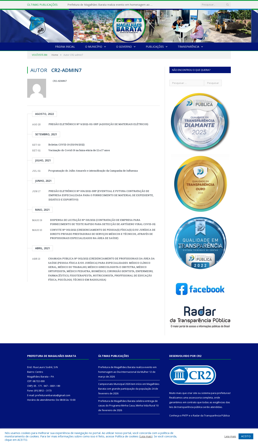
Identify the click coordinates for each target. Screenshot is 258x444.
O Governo (124, 46)
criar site (192, 393)
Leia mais (146, 436)
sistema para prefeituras (215, 393)
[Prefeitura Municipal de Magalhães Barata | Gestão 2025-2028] (129, 24)
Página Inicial (65, 46)
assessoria (195, 397)
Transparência (188, 46)
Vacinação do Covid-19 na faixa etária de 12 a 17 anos (79, 150)
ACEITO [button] (246, 436)
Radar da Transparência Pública (211, 415)
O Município (93, 46)
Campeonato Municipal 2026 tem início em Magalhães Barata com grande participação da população (110, 4)
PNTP (185, 415)
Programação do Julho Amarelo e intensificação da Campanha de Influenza (93, 170)
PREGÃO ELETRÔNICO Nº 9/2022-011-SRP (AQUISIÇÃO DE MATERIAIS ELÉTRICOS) (98, 124)
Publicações (155, 46)
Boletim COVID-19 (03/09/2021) (66, 144)
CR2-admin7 (60, 81)
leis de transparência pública (185, 407)
